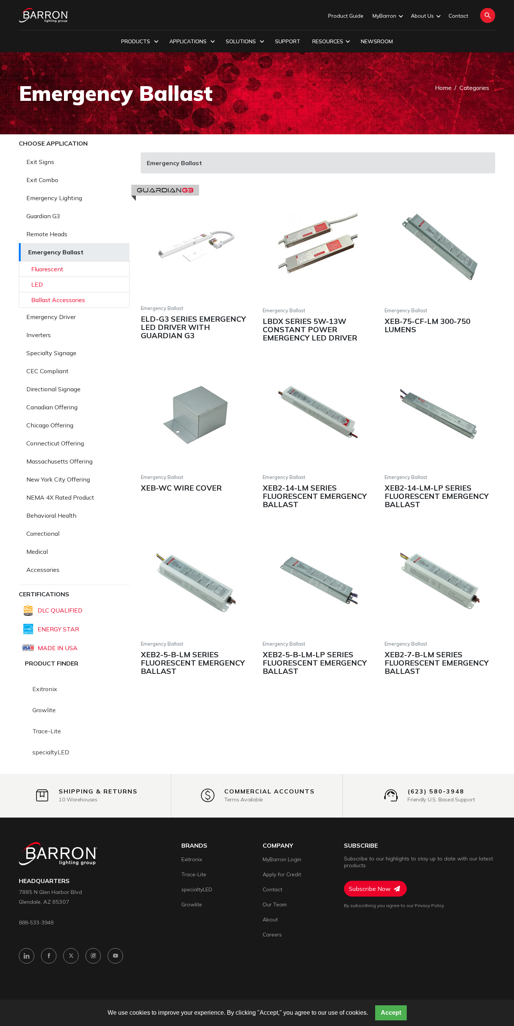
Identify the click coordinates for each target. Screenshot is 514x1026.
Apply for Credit (282, 874)
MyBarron (384, 15)
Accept (391, 1012)
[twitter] (71, 956)
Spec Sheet (233, 245)
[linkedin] (26, 956)
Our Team (275, 904)
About (270, 919)
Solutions (241, 41)
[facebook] (48, 956)
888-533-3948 (36, 922)
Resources (327, 41)
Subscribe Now (370, 888)
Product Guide (345, 15)
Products (136, 41)
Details (166, 245)
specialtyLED (50, 752)
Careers (272, 934)
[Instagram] (93, 956)
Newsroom (377, 41)
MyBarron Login (282, 859)
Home (443, 87)
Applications (188, 41)
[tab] (74, 162)
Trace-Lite (46, 731)
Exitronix (44, 689)
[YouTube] (115, 956)
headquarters (44, 881)
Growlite (44, 710)
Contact (458, 15)
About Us (422, 15)
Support (287, 41)
